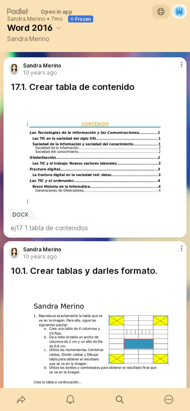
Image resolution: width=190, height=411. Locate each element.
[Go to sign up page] (179, 11)
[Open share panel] (21, 399)
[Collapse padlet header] (58, 27)
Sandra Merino (26, 19)
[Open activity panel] (70, 399)
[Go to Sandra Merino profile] (14, 69)
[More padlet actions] (169, 399)
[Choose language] (161, 11)
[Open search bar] (119, 399)
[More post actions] (175, 68)
